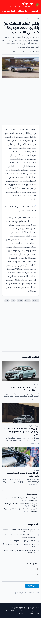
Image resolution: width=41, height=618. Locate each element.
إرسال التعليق (32, 585)
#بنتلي (7, 300)
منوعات (28, 18)
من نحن (38, 612)
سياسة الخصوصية (22, 612)
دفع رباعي (36, 384)
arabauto (36, 51)
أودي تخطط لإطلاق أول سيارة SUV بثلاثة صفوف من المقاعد (21, 499)
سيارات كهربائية (34, 425)
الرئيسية (34, 11)
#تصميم (27, 300)
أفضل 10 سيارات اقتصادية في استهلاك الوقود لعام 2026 (19, 551)
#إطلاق (20, 300)
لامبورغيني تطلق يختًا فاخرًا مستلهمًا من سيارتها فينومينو (20, 510)
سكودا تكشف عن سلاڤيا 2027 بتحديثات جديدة (25, 388)
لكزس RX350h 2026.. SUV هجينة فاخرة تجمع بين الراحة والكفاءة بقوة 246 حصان (21, 431)
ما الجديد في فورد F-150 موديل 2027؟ (22, 541)
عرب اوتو (36, 18)
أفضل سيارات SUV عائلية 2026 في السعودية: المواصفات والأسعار (20, 536)
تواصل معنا (31, 612)
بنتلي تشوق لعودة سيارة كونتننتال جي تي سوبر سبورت (21, 504)
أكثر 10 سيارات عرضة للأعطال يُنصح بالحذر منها (23, 474)
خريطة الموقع (7, 612)
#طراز (13, 300)
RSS (12, 611)
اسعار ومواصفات (8, 11)
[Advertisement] (20, 101)
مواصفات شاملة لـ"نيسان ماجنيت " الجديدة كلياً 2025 (19, 545)
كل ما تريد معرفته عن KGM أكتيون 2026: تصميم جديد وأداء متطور (18, 530)
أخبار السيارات (23, 11)
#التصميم (35, 300)
